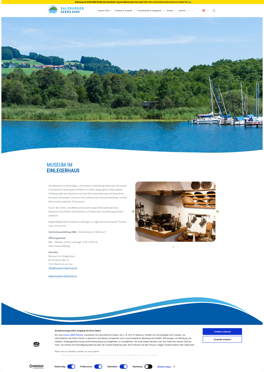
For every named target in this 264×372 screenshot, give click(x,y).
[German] (205, 10)
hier (190, 2)
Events (170, 10)
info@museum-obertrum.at (63, 268)
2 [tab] (177, 247)
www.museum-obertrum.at (63, 276)
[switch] (98, 366)
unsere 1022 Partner (73, 335)
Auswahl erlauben (222, 339)
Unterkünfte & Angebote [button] (149, 10)
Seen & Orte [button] (103, 10)
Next (217, 211)
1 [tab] (173, 247)
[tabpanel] (175, 212)
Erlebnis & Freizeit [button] (123, 10)
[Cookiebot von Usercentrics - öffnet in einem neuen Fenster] (36, 367)
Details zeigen (164, 366)
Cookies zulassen (222, 331)
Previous (133, 211)
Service (182, 10)
